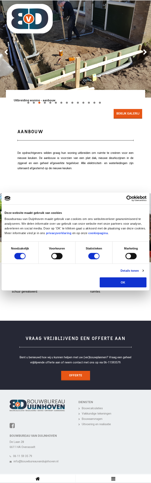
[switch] (57, 256)
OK (123, 282)
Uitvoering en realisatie (96, 424)
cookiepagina (98, 233)
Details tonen (130, 270)
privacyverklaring (59, 233)
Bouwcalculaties (92, 408)
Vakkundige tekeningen (96, 413)
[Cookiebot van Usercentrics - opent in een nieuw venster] (129, 198)
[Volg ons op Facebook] (12, 426)
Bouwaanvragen (92, 419)
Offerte (75, 375)
